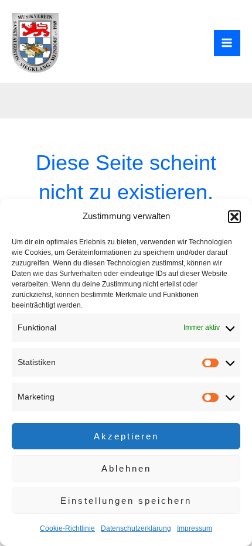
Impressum (194, 528)
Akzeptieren (126, 436)
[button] (234, 217)
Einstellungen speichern (126, 501)
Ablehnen (126, 468)
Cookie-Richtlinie (67, 528)
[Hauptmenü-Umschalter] (227, 43)
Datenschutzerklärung (136, 528)
